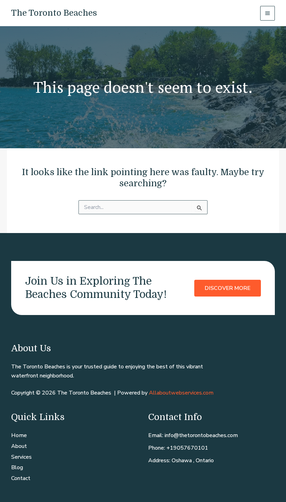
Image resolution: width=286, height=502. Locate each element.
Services (21, 457)
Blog (17, 467)
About (19, 446)
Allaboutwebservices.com (181, 393)
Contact (20, 478)
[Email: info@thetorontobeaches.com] (193, 435)
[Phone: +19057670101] (178, 448)
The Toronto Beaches (54, 13)
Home (19, 435)
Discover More (227, 288)
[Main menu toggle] (267, 13)
